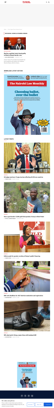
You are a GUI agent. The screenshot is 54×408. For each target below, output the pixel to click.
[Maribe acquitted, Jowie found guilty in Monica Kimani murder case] (15, 43)
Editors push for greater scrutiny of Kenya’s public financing (22, 256)
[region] (27, 403)
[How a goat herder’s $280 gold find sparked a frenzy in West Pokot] (27, 197)
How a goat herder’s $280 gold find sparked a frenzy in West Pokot (24, 216)
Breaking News (7, 51)
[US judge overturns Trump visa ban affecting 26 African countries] (27, 158)
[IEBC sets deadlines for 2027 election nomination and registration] (27, 276)
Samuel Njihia (8, 179)
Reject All (39, 404)
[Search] (48, 2)
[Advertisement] (27, 15)
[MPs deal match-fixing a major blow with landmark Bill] (27, 316)
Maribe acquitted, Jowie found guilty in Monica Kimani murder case (15, 54)
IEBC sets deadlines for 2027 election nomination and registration (23, 295)
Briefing (6, 214)
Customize (30, 404)
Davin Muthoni (8, 297)
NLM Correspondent (9, 57)
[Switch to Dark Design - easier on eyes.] (46, 2)
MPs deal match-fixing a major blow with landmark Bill (20, 335)
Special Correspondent (10, 218)
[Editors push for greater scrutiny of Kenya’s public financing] (27, 237)
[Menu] (5, 2)
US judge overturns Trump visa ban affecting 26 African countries (23, 177)
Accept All (48, 404)
